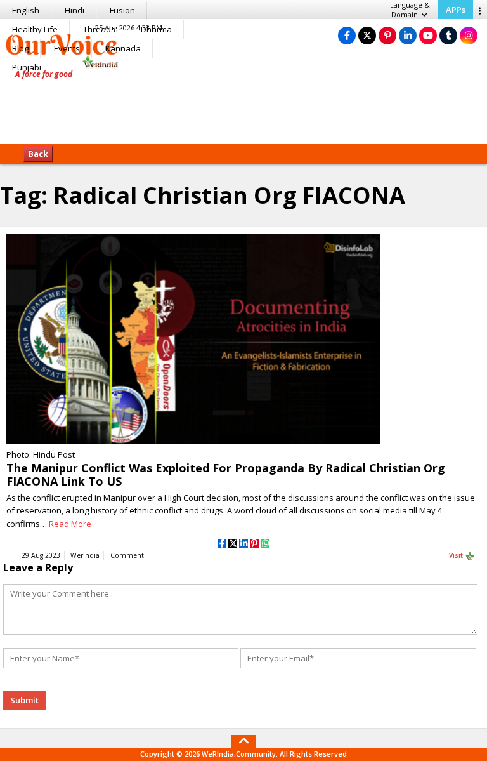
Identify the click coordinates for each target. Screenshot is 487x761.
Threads (99, 29)
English (25, 10)
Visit (457, 555)
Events (67, 48)
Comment (127, 555)
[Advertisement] (243, 104)
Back (38, 153)
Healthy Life (35, 29)
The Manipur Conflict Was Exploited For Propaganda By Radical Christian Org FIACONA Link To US (225, 474)
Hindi (74, 10)
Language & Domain (410, 9)
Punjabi (26, 67)
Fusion (122, 10)
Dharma (156, 29)
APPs (455, 9)
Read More (70, 523)
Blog (20, 48)
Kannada (123, 48)
